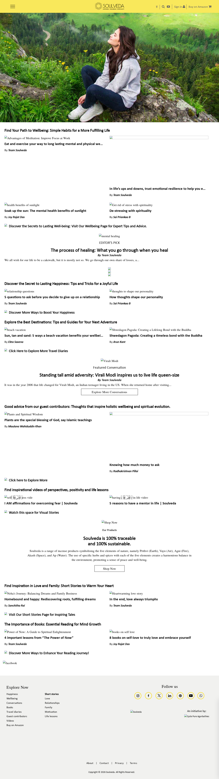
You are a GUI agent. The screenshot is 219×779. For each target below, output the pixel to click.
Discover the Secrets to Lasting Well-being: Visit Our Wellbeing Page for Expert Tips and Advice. (78, 226)
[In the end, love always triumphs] (126, 593)
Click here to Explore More (28, 480)
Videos (10, 720)
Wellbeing (12, 698)
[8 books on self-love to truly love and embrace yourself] (122, 632)
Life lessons (51, 716)
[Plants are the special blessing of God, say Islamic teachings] (23, 414)
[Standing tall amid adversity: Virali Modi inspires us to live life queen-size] (109, 361)
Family (48, 707)
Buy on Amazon (15, 725)
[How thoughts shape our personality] (131, 291)
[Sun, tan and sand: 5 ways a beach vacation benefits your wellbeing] (15, 330)
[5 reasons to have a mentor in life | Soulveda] (129, 497)
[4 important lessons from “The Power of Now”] (37, 632)
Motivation (51, 712)
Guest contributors (17, 716)
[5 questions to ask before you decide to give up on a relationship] (19, 291)
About (89, 763)
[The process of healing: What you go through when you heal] (109, 236)
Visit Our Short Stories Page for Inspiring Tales (42, 615)
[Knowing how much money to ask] (159, 414)
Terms (133, 763)
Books (10, 707)
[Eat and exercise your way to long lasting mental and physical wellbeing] (37, 138)
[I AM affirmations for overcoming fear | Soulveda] (18, 497)
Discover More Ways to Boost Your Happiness (42, 312)
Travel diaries (14, 712)
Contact (104, 763)
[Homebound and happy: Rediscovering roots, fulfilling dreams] (40, 593)
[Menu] (12, 5)
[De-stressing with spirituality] (131, 205)
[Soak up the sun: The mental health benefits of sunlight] (21, 205)
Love (47, 698)
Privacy (119, 763)
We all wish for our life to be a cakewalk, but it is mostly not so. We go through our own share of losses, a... (71, 260)
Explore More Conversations (109, 392)
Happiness (12, 694)
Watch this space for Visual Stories (34, 512)
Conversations (14, 703)
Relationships (52, 703)
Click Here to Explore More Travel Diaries (38, 351)
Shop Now (109, 568)
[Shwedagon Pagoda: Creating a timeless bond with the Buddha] (150, 330)
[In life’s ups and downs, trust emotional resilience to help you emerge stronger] (159, 138)
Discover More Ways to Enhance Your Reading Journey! (49, 653)
